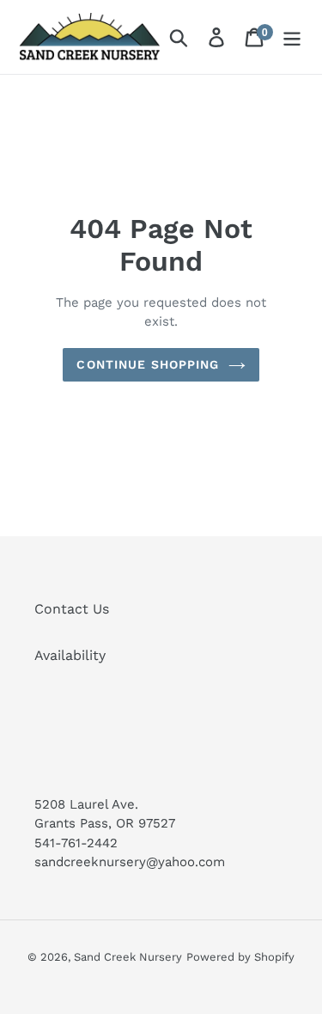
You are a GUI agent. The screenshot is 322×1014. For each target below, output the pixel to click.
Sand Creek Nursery (128, 956)
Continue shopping (147, 364)
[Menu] (292, 37)
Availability (70, 655)
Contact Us (71, 609)
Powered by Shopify (240, 956)
